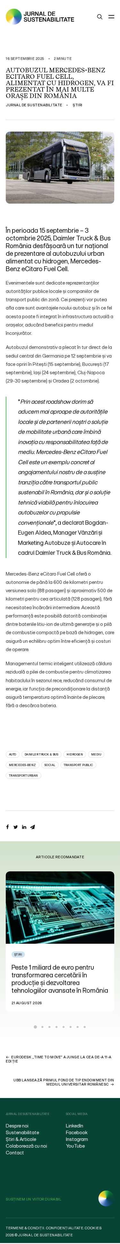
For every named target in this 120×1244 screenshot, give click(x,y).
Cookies (93, 1228)
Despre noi (17, 1125)
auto (12, 754)
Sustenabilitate (22, 1132)
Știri (78, 105)
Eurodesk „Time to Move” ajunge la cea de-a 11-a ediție (59, 1059)
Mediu (96, 754)
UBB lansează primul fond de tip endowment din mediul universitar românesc (63, 1082)
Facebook (77, 1132)
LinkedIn (74, 1125)
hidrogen (75, 754)
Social (49, 765)
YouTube (75, 1145)
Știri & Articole (21, 1139)
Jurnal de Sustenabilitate (34, 105)
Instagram (77, 1139)
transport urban (23, 775)
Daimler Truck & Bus (42, 754)
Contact (15, 1152)
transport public (78, 765)
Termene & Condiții (25, 1228)
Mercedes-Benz (22, 765)
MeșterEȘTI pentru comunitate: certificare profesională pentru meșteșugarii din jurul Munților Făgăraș (72, 979)
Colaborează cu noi (26, 1145)
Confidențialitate (64, 1228)
